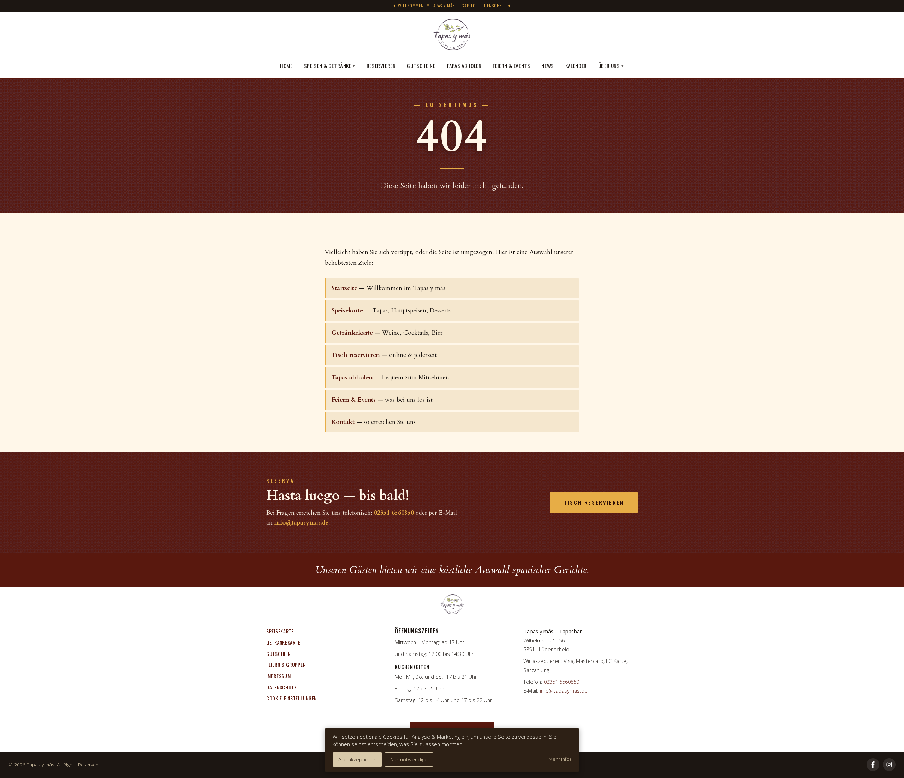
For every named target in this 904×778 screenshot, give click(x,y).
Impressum (278, 676)
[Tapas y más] (451, 36)
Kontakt (343, 422)
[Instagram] (889, 764)
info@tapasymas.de (301, 523)
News (547, 66)
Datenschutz (281, 687)
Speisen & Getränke (329, 66)
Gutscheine (421, 66)
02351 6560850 (394, 513)
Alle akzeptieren (357, 759)
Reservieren (381, 66)
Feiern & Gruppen (285, 664)
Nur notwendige (409, 759)
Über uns (611, 66)
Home (286, 66)
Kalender (576, 66)
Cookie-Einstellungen (291, 698)
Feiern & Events (511, 66)
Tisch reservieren (356, 355)
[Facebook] (873, 764)
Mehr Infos (560, 759)
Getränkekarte (352, 333)
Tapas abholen (463, 66)
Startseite (344, 288)
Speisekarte (347, 310)
